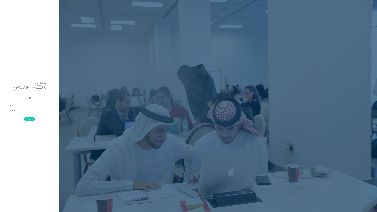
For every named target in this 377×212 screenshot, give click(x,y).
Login (29, 119)
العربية (373, 3)
